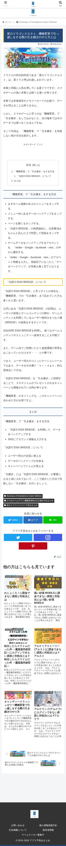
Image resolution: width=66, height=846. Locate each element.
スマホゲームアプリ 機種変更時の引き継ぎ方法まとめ (30, 500)
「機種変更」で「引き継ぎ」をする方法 (34, 171)
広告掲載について (18, 830)
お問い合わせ (18, 825)
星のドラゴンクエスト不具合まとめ (22, 505)
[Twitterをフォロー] (18, 537)
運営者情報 (48, 830)
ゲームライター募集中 (33, 834)
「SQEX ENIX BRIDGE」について (34, 176)
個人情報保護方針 (48, 825)
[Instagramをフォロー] (48, 537)
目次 (28, 165)
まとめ (17, 180)
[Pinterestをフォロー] (33, 546)
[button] (59, 487)
